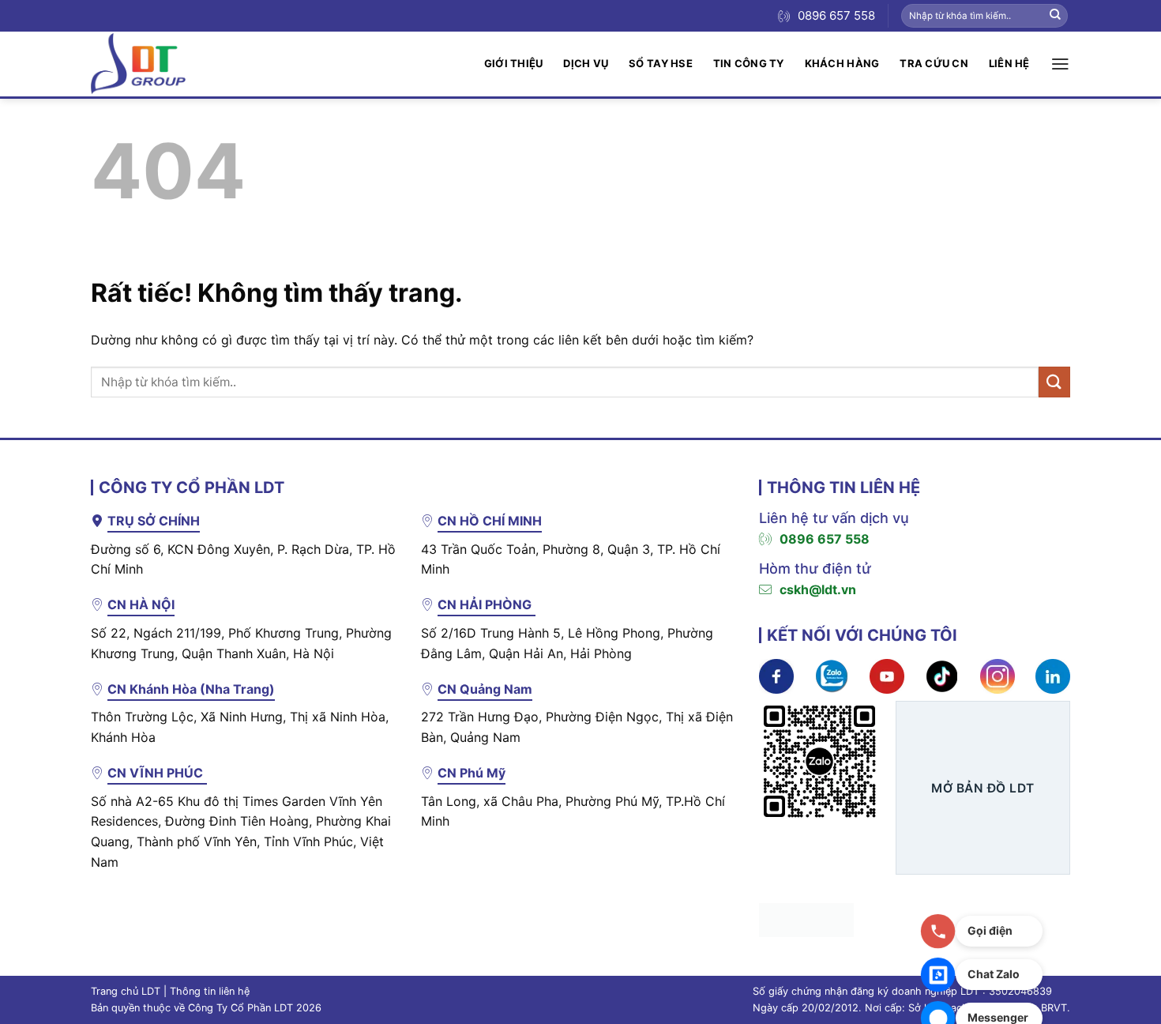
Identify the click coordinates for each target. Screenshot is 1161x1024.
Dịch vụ (585, 63)
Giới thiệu (513, 63)
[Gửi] (1055, 16)
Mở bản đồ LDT (982, 788)
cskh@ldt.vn (818, 589)
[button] (1060, 64)
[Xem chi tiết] (776, 675)
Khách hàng (842, 63)
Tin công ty (748, 63)
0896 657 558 (825, 539)
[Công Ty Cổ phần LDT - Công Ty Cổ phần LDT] (138, 63)
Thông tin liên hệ (210, 991)
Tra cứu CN (934, 63)
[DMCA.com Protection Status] (806, 918)
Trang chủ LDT (125, 991)
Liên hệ (1009, 63)
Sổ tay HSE (661, 63)
